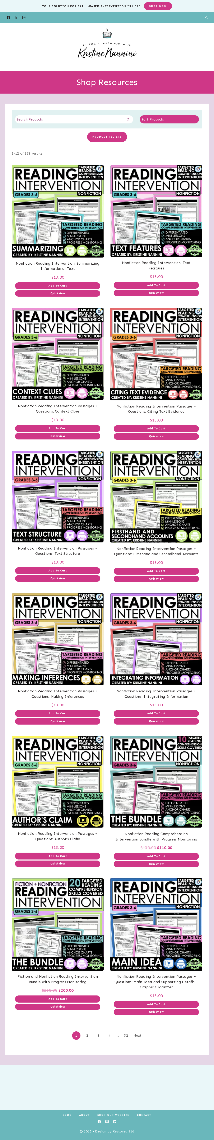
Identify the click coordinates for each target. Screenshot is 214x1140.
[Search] (128, 119)
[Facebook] (8, 17)
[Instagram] (23, 17)
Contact (144, 1114)
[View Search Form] (206, 17)
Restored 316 (123, 1131)
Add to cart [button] (57, 285)
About (84, 1114)
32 (126, 1035)
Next (137, 1035)
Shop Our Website (113, 1114)
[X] (16, 17)
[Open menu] (107, 68)
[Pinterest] (114, 1121)
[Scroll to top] (204, 1124)
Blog (67, 1114)
